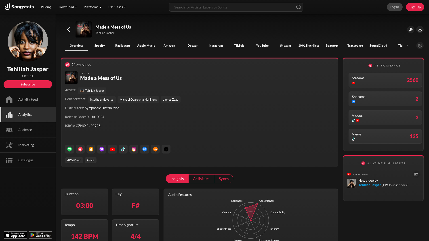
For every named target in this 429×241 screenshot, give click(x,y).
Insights (177, 178)
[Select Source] (420, 45)
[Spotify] (69, 149)
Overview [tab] (76, 45)
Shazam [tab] (285, 45)
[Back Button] (68, 29)
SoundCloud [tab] (378, 45)
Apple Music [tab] (146, 45)
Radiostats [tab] (123, 45)
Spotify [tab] (100, 45)
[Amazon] (90, 149)
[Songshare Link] (410, 29)
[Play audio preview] (83, 29)
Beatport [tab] (332, 45)
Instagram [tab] (216, 45)
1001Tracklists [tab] (308, 45)
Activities (201, 178)
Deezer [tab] (193, 45)
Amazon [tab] (169, 45)
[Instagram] (133, 149)
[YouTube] (112, 149)
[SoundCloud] (155, 149)
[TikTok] (123, 149)
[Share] (416, 174)
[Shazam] (144, 149)
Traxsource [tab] (355, 45)
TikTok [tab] (239, 45)
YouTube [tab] (262, 45)
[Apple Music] (80, 149)
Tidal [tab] (402, 45)
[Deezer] (101, 149)
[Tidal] (166, 149)
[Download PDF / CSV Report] (420, 29)
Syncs (224, 178)
